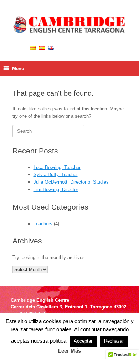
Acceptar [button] (83, 341)
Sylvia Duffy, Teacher (56, 174)
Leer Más (69, 351)
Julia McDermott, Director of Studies (71, 182)
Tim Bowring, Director (56, 189)
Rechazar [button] (114, 341)
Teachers (43, 223)
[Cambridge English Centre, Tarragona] (69, 25)
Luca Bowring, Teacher (57, 167)
